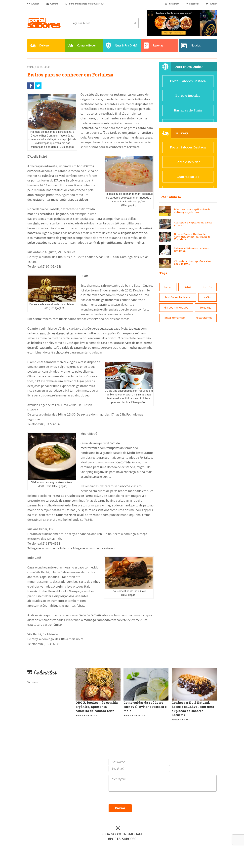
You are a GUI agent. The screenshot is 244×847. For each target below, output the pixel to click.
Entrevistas (80, 769)
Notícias (33, 760)
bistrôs (207, 287)
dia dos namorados (176, 307)
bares (167, 287)
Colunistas (34, 773)
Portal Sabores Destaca (188, 81)
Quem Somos (80, 760)
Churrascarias (188, 177)
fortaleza (205, 307)
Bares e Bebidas (187, 95)
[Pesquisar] (134, 23)
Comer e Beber (37, 764)
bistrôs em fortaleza (177, 297)
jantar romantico (174, 317)
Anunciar (78, 764)
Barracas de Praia (188, 110)
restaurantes (204, 317)
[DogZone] (182, 23)
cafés (207, 297)
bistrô (187, 287)
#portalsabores (122, 839)
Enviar (120, 808)
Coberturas (34, 769)
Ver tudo (32, 682)
